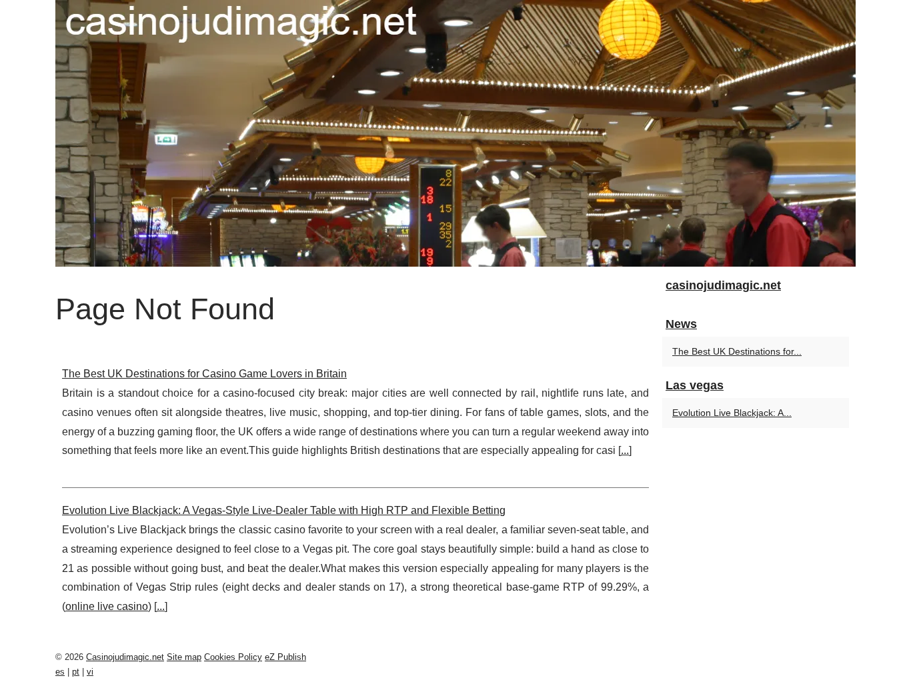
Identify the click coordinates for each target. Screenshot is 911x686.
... (625, 450)
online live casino (106, 606)
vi (90, 672)
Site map (184, 657)
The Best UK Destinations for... (737, 351)
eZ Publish (285, 657)
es (60, 672)
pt (75, 672)
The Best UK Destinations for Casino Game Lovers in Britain (204, 373)
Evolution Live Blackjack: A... (732, 412)
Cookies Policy (233, 657)
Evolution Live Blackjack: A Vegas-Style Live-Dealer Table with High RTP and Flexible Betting (284, 510)
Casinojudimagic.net (125, 657)
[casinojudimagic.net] (455, 133)
